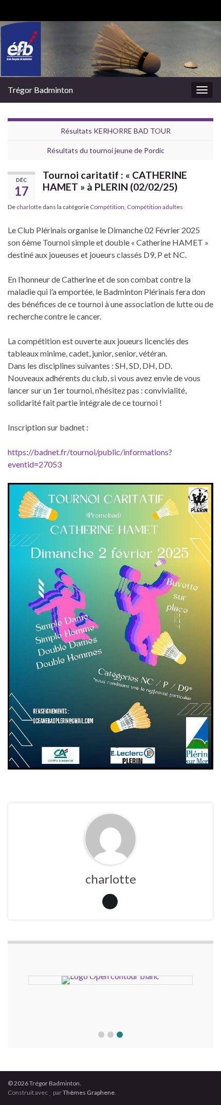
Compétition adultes (155, 207)
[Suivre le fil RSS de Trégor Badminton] (12, 8)
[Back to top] (198, 1082)
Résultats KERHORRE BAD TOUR (116, 130)
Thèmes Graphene (89, 1092)
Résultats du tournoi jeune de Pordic (105, 150)
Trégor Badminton (40, 90)
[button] (101, 1035)
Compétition (107, 207)
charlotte (29, 207)
